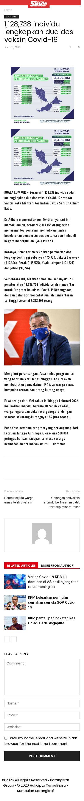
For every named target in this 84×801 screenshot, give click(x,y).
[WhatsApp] (38, 56)
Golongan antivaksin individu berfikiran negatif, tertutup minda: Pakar (62, 502)
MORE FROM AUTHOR (57, 565)
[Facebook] (8, 56)
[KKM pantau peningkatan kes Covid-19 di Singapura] (15, 623)
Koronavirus (11, 16)
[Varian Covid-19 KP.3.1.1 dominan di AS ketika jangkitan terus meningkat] (15, 581)
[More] (48, 56)
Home (8, 10)
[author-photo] (42, 543)
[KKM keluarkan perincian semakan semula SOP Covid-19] (15, 602)
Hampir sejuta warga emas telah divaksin (18, 500)
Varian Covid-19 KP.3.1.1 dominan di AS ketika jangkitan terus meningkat (53, 582)
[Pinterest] (28, 56)
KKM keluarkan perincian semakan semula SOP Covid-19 (52, 602)
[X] (18, 56)
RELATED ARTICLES (21, 565)
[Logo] (38, 4)
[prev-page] (7, 639)
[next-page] (14, 639)
